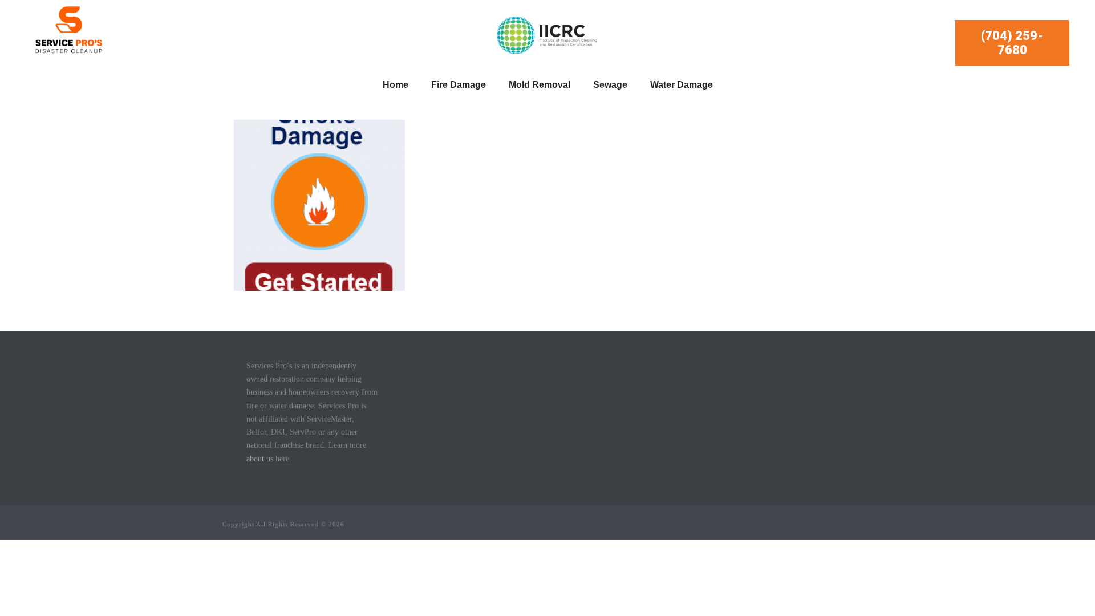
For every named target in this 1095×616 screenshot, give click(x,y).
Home (395, 85)
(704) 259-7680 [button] (1012, 43)
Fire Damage (458, 85)
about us (259, 459)
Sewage (610, 85)
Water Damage (681, 85)
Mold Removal (539, 85)
